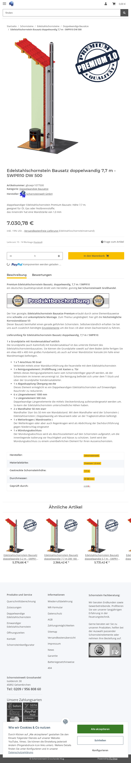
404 (50, 668)
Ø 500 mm (89, 479)
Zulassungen (14, 607)
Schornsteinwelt (91, 455)
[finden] (124, 12)
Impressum (54, 643)
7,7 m (86, 471)
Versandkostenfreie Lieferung (41, 230)
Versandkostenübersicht (62, 637)
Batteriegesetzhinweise (61, 662)
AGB (50, 619)
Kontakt (11, 638)
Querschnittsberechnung (21, 601)
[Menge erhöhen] (59, 256)
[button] (106, 3)
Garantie (53, 655)
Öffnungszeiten (16, 632)
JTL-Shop (113, 758)
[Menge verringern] (10, 256)
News (51, 649)
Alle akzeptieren (100, 729)
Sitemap (52, 631)
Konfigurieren (100, 750)
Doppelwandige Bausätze (33, 188)
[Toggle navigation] (4, 2)
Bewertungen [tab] (42, 275)
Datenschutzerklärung (20, 752)
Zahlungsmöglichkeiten (61, 625)
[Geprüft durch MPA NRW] (87, 486)
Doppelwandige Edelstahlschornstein (19, 615)
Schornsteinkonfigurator (20, 644)
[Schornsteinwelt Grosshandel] (11, 4)
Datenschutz (55, 613)
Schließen (100, 740)
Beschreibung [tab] (17, 275)
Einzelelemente (50, 327)
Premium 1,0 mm (92, 463)
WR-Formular (55, 607)
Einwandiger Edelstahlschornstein (19, 624)
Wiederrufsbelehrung (60, 601)
